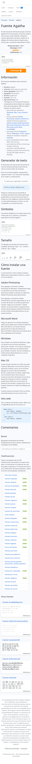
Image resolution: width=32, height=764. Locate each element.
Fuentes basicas (10, 504)
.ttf (17, 100)
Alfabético (19, 11)
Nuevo (19, 8)
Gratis (3, 8)
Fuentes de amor (10, 582)
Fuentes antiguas (10, 533)
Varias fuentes (9, 515)
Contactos (23, 748)
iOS (8, 114)
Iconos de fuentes (11, 547)
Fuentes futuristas (11, 536)
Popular (11, 11)
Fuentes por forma (11, 574)
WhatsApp (15, 133)
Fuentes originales (11, 479)
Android (24, 112)
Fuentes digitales (10, 544)
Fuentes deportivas (11, 529)
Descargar (15, 70)
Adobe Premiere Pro (22, 119)
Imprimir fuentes (10, 507)
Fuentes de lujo (10, 497)
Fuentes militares (10, 482)
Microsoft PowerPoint (14, 125)
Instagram (22, 131)
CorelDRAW (10, 129)
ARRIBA (3, 11)
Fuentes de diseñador (12, 486)
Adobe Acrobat (12, 123)
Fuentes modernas (11, 526)
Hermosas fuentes (11, 475)
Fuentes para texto (11, 551)
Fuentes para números (12, 558)
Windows (10, 112)
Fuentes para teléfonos (12, 554)
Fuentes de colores (11, 589)
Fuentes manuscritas (12, 522)
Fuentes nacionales (11, 585)
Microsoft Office (16, 127)
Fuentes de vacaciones (12, 511)
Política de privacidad (12, 748)
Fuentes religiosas (11, 578)
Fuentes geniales (10, 493)
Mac (15, 112)
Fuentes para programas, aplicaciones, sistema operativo (15, 563)
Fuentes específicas (11, 567)
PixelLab (9, 138)
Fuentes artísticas (11, 540)
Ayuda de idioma (6, 15)
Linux (19, 112)
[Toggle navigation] (4, 2)
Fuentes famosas (10, 489)
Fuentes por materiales (12, 571)
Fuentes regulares (11, 500)
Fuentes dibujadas (11, 518)
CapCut (27, 133)
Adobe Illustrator (23, 123)
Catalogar (11, 8)
